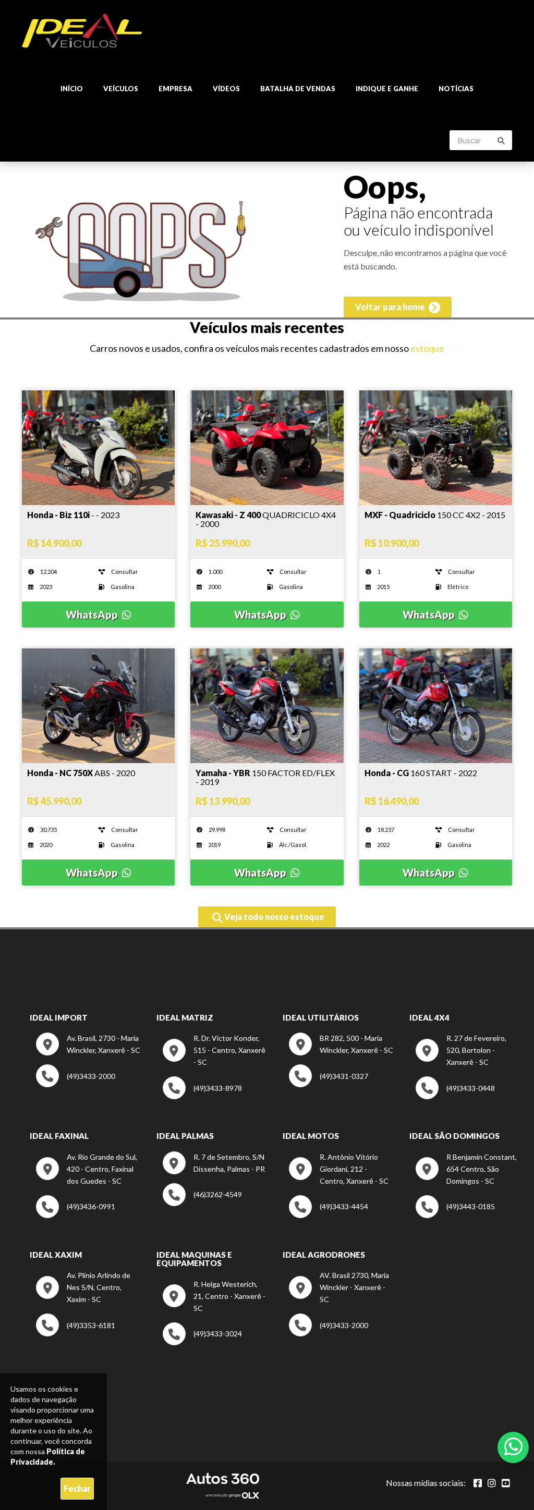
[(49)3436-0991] (75, 1215)
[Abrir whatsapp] (513, 1446)
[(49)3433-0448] (455, 1096)
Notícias (456, 88)
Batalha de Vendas (297, 88)
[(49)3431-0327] (328, 1084)
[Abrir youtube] (506, 1483)
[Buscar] (501, 140)
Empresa (175, 88)
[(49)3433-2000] (75, 1084)
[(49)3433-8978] (202, 1096)
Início (71, 88)
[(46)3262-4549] (202, 1203)
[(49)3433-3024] (202, 1342)
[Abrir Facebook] (478, 1483)
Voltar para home (391, 307)
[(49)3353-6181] (75, 1333)
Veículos (120, 88)
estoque (427, 348)
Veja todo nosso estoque (273, 917)
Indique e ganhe (387, 88)
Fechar (77, 1488)
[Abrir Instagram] (492, 1483)
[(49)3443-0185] (455, 1215)
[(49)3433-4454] (328, 1215)
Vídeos (226, 88)
